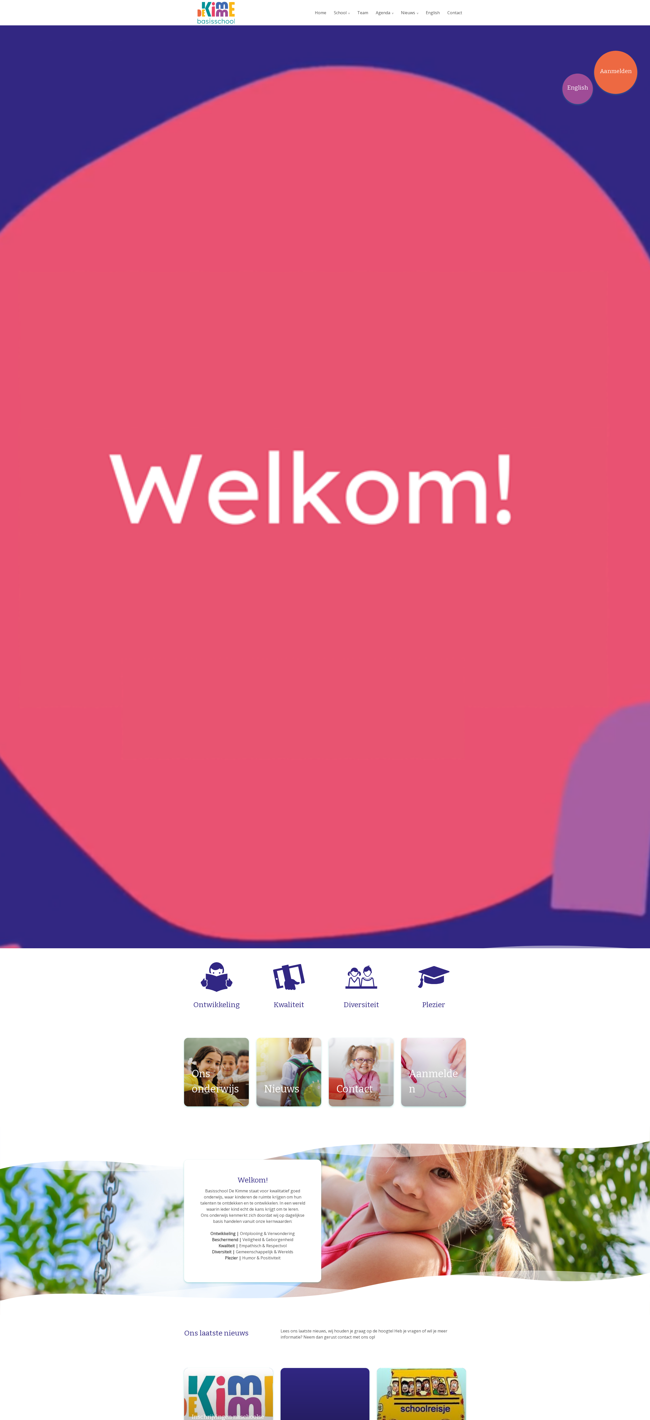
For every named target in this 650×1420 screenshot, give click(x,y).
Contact (454, 12)
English (433, 12)
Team (362, 12)
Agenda (383, 12)
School (340, 12)
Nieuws (408, 12)
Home (320, 12)
